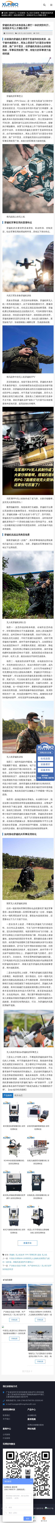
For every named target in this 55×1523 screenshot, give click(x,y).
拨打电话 (44, 1521)
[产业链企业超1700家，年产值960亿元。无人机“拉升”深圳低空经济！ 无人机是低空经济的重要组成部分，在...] (14, 1296)
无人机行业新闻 (33, 13)
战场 (39, 1255)
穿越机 (12, 1255)
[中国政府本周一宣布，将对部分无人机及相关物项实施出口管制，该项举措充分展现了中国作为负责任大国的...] (14, 1327)
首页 (6, 13)
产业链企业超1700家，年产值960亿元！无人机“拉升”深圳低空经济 (14, 1314)
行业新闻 (21, 13)
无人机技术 (19, 1255)
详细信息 (14, 1320)
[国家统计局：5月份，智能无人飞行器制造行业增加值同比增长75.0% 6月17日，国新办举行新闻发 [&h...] (40, 1338)
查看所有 (27, 1243)
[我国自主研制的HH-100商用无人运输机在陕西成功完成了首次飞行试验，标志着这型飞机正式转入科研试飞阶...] (40, 1296)
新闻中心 (12, 13)
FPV (27, 1255)
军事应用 (33, 1255)
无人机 (44, 1255)
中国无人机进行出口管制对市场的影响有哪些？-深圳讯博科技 (14, 1333)
